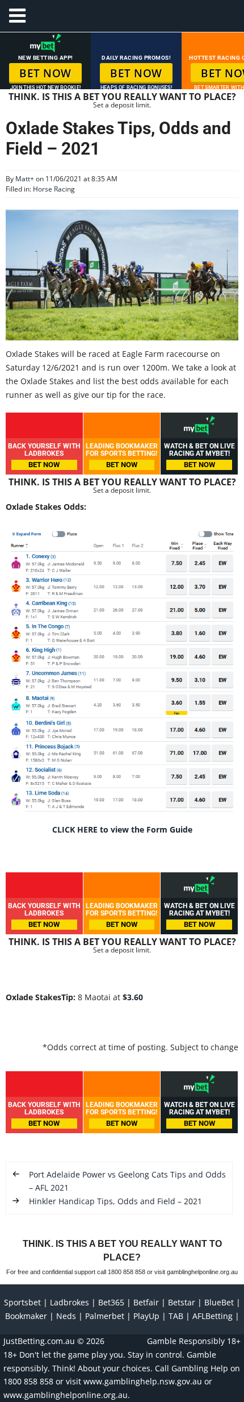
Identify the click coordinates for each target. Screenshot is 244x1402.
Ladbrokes (69, 1302)
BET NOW (45, 73)
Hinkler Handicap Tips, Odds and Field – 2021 (115, 1201)
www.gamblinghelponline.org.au (65, 1394)
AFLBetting (212, 1316)
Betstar (181, 1302)
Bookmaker (26, 1316)
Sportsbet (22, 1302)
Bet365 (111, 1302)
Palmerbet (104, 1316)
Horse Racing (54, 189)
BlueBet (219, 1302)
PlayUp (146, 1316)
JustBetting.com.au (39, 1341)
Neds (66, 1316)
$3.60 (133, 997)
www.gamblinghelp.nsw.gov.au (142, 1381)
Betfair (146, 1302)
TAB (176, 1316)
